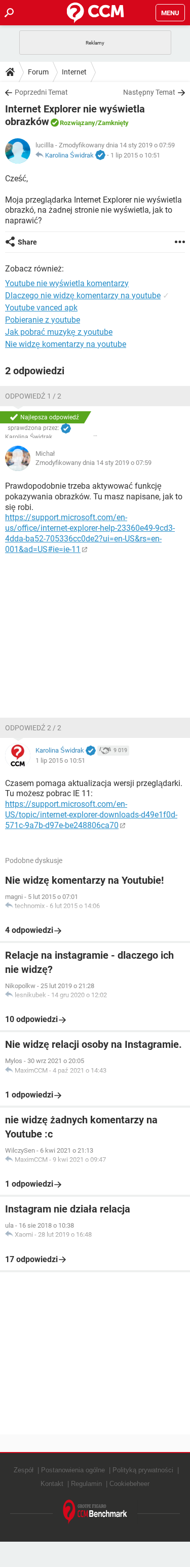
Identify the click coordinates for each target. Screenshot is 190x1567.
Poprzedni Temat (41, 92)
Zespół (23, 1470)
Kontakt (52, 1483)
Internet (74, 72)
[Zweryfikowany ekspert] (100, 155)
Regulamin (86, 1483)
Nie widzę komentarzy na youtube (65, 344)
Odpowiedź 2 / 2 (33, 728)
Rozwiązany (77, 123)
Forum (38, 72)
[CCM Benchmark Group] (95, 1512)
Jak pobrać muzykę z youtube (58, 332)
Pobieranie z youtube (42, 320)
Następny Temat (149, 92)
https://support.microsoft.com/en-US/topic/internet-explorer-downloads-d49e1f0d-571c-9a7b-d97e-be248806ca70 (91, 814)
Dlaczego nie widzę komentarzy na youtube (83, 295)
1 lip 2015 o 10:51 (135, 155)
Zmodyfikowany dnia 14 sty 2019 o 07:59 (93, 462)
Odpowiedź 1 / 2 (33, 396)
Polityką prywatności (142, 1470)
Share (27, 242)
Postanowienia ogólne (73, 1470)
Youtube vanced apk (41, 307)
